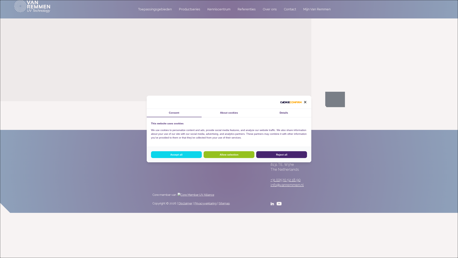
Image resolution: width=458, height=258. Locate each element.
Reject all (281, 154)
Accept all (176, 154)
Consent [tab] (174, 112)
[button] (305, 102)
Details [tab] (284, 112)
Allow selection (229, 154)
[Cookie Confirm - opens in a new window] (291, 102)
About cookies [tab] (229, 112)
